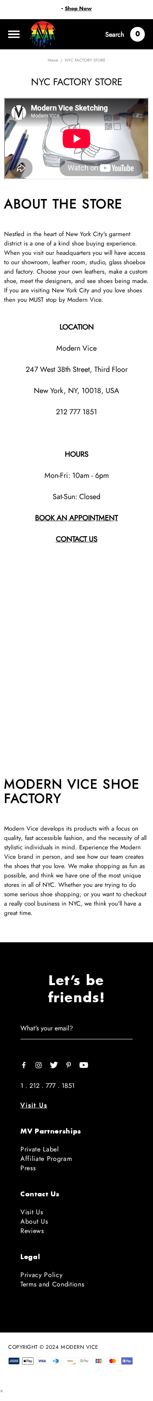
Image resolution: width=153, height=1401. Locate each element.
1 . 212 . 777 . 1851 (47, 1085)
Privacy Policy (41, 1275)
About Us (34, 1221)
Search (114, 34)
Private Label (39, 1149)
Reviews (32, 1230)
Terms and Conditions (52, 1284)
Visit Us (33, 1105)
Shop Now (78, 8)
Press (27, 1168)
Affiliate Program (46, 1158)
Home (53, 60)
